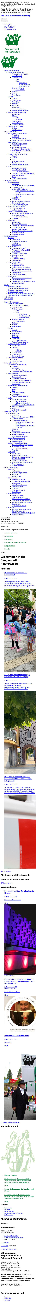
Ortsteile (14, 116)
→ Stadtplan (5, 1242)
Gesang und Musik (18, 175)
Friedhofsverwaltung (18, 259)
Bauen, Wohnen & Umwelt (16, 206)
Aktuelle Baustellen (18, 215)
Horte (17, 79)
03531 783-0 (11, 1236)
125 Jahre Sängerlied (19, 170)
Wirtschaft (11, 220)
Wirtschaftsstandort (18, 227)
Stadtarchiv (15, 105)
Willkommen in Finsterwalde (17, 133)
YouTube (7, 1300)
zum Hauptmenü (9, 26)
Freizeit (10, 97)
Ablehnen (3, 19)
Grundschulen (20, 90)
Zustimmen (4, 21)
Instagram (7, 1299)
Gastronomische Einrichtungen (22, 140)
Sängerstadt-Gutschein (19, 224)
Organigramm (16, 273)
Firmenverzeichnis (18, 232)
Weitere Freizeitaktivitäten (20, 111)
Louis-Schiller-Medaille (19, 178)
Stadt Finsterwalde (14, 262)
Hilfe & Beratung (17, 130)
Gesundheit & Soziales (15, 126)
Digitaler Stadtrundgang (19, 229)
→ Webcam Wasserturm (9, 1249)
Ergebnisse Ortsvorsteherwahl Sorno (20, 295)
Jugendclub (15, 102)
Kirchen (14, 128)
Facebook (7, 1297)
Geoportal (15, 198)
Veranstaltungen (13, 142)
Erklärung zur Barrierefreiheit (13, 1213)
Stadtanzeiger (16, 245)
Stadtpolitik (12, 276)
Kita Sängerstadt (24, 84)
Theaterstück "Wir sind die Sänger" (23, 173)
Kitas (17, 81)
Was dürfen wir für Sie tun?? (10, 521)
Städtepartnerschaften (19, 168)
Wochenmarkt (16, 121)
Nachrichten (16, 239)
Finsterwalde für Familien (20, 74)
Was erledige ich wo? (18, 248)
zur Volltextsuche (10, 29)
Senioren (15, 91)
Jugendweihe (16, 95)
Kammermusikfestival (19, 147)
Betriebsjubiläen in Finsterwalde (22, 231)
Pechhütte (19, 119)
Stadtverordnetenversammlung (22, 278)
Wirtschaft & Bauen (10, 180)
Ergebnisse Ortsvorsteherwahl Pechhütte (21, 293)
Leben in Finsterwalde (11, 71)
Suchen (21, 523)
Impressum (8, 1208)
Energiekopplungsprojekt (20, 205)
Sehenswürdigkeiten (18, 161)
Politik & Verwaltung (11, 236)
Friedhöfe (15, 219)
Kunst (14, 177)
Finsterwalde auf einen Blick (21, 250)
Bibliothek (15, 104)
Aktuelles (11, 238)
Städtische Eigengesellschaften (22, 271)
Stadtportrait (16, 114)
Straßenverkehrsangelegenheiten (22, 213)
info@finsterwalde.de (13, 1238)
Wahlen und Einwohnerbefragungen (23, 281)
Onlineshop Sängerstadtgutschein (23, 226)
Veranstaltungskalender (19, 144)
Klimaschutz (16, 199)
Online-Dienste (16, 260)
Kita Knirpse (23, 83)
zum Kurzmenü (9, 28)
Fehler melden (9, 1211)
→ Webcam (4, 1246)
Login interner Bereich (19, 274)
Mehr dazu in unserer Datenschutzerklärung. (15, 16)
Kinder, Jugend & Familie (16, 72)
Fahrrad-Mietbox (17, 123)
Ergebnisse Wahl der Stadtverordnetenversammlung (18, 287)
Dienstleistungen (17, 255)
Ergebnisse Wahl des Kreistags (18, 290)
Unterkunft (15, 137)
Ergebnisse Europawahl (15, 292)
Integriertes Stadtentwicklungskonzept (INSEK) (23, 184)
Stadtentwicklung (13, 182)
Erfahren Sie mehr (6, 883)
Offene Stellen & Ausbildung (21, 267)
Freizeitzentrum (17, 100)
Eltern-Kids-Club (17, 76)
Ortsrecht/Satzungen (18, 280)
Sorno (17, 118)
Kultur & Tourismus (10, 131)
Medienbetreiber (17, 210)
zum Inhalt (7, 24)
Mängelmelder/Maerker (19, 253)
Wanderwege (16, 163)
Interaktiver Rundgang (19, 138)
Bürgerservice (12, 246)
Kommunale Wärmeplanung (21, 201)
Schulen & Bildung (18, 88)
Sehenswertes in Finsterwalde (17, 154)
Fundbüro (15, 257)
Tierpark (14, 98)
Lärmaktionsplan (17, 187)
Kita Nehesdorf (24, 86)
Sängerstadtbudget (18, 125)
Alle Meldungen (6, 871)
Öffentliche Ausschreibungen (21, 269)
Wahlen (6, 285)
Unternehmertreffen (18, 234)
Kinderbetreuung (17, 77)
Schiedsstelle (16, 252)
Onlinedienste (8, 297)
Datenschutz (8, 1215)
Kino (13, 159)
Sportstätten (16, 107)
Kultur (10, 166)
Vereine (14, 93)
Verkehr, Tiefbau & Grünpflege (17, 212)
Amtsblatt (15, 243)
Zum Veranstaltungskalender (10, 1122)
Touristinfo (15, 135)
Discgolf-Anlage (21, 109)
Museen (14, 158)
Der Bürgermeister (17, 264)
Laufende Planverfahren (20, 189)
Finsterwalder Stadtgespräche (21, 149)
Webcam (7, 1210)
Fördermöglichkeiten (18, 208)
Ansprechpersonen (18, 266)
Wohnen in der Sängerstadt (17, 112)
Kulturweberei (16, 145)
